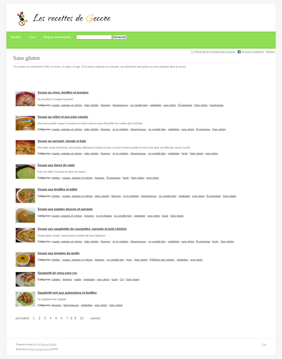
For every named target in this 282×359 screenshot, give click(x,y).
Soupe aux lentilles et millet (57, 189)
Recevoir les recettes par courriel (215, 51)
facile (185, 153)
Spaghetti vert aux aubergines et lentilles (67, 292)
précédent (22, 318)
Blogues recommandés (57, 37)
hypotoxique (216, 105)
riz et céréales (120, 129)
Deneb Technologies (39, 349)
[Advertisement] (83, 78)
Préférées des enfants (162, 259)
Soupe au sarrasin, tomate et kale (62, 141)
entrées (56, 177)
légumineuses (120, 105)
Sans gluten (201, 105)
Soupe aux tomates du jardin (58, 253)
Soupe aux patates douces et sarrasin (65, 209)
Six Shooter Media (46, 344)
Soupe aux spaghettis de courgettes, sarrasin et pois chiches (82, 229)
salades (56, 279)
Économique (185, 105)
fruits (129, 259)
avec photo (170, 105)
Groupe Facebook (253, 51)
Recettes (16, 37)
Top (264, 344)
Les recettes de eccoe (71, 19)
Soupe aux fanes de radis (56, 165)
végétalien (155, 105)
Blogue (270, 51)
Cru (122, 279)
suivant (95, 318)
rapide (77, 279)
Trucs (32, 37)
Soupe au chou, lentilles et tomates (63, 92)
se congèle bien (139, 105)
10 (81, 318)
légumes (105, 105)
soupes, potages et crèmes (67, 105)
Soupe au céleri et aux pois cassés (63, 117)
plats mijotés (91, 105)
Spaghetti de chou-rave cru (57, 273)
